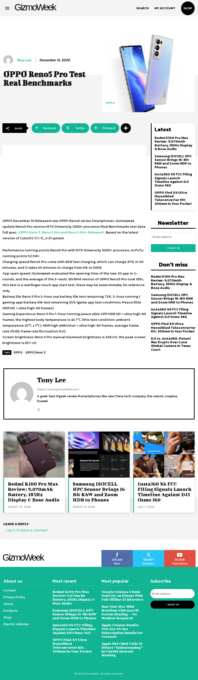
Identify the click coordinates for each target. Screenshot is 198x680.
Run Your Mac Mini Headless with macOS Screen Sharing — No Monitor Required (120, 612)
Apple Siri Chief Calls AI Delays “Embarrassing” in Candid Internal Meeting (122, 649)
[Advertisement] (74, 179)
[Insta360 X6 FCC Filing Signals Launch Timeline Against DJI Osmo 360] (164, 454)
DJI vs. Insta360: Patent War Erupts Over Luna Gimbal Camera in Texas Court (171, 344)
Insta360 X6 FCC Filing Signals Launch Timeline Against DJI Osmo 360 (173, 180)
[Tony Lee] (8, 60)
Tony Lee (23, 60)
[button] (142, 8)
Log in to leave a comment (27, 530)
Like (117, 552)
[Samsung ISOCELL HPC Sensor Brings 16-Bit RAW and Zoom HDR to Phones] (99, 454)
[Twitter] (39, 408)
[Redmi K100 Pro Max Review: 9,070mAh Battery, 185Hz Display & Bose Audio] (34, 454)
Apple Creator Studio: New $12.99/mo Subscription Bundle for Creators (122, 631)
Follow (149, 552)
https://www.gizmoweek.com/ (58, 389)
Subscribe (180, 552)
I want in (173, 248)
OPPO (110, 103)
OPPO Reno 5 (36, 352)
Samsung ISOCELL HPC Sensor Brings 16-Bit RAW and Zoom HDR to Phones (173, 162)
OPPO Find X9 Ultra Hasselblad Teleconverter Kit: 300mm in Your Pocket (173, 198)
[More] (126, 128)
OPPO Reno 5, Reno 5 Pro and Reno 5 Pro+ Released (61, 232)
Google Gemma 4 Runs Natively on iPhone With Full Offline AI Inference (122, 595)
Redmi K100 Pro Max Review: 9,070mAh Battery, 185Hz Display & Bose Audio (173, 143)
